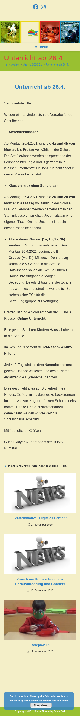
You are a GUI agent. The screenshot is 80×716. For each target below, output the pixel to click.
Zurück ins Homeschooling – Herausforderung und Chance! (40, 581)
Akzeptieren (40, 705)
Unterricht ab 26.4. (57, 64)
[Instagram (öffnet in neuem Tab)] (43, 7)
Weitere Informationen (55, 700)
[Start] (5, 64)
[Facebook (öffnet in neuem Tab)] (36, 7)
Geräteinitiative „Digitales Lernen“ (40, 518)
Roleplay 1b (40, 645)
